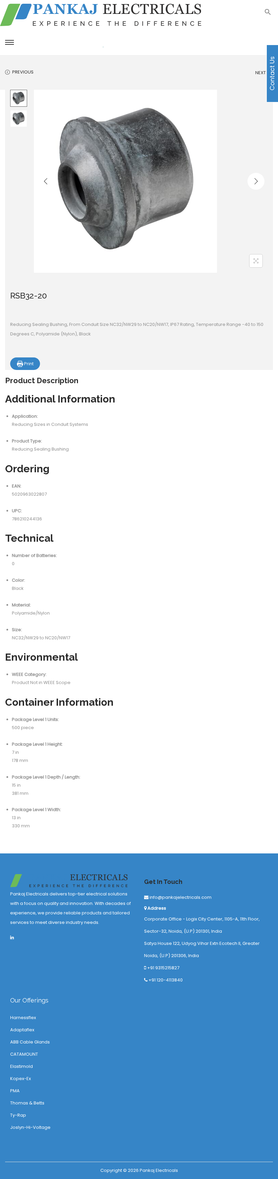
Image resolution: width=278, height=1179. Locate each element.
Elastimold (21, 1066)
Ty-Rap (18, 1115)
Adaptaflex (22, 1030)
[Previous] (45, 181)
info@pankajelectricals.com (180, 897)
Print (28, 363)
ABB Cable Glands (30, 1042)
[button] (267, 14)
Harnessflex (23, 1017)
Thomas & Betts (27, 1103)
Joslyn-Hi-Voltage (30, 1127)
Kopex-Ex (20, 1078)
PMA (15, 1091)
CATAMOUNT (24, 1054)
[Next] (255, 181)
